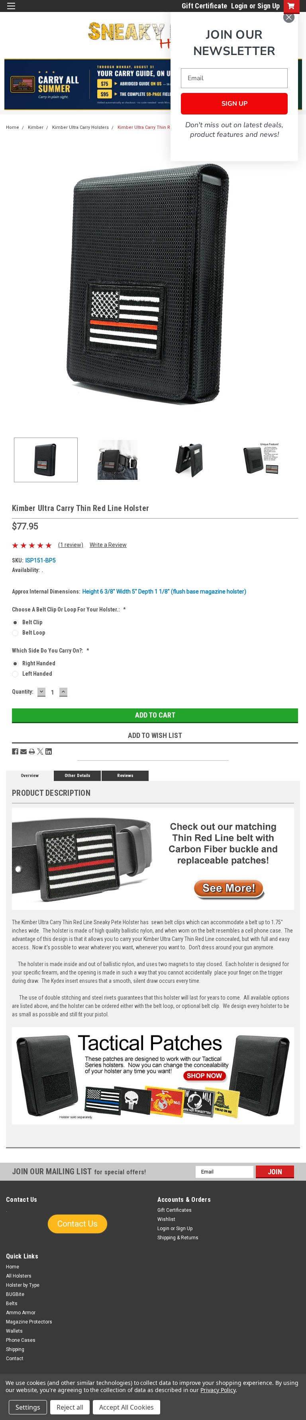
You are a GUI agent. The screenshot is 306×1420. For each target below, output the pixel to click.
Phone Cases (20, 1340)
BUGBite (15, 1294)
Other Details (77, 775)
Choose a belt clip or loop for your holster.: (69, 609)
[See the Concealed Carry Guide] (153, 84)
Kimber (35, 127)
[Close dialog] (289, 17)
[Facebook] (15, 751)
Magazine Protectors (29, 1322)
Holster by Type (22, 1285)
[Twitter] (40, 751)
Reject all (70, 1407)
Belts (12, 1303)
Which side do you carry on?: (50, 650)
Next (294, 284)
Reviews (125, 775)
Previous (12, 284)
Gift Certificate (204, 6)
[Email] (23, 751)
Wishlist (166, 1219)
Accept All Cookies (126, 1407)
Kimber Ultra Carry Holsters (80, 127)
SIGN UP (234, 103)
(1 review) (70, 545)
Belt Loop (33, 632)
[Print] (32, 751)
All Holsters (18, 1276)
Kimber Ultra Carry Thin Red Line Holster (160, 127)
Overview (30, 775)
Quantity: (22, 691)
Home (12, 127)
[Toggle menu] (11, 11)
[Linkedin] (48, 751)
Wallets (14, 1331)
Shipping (15, 1349)
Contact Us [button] (77, 1224)
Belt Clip (32, 622)
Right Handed (38, 663)
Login (239, 6)
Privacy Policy (217, 1390)
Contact (15, 1358)
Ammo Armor (20, 1312)
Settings (28, 1407)
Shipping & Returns (177, 1238)
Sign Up (268, 6)
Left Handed (37, 674)
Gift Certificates (174, 1210)
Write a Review (108, 545)
